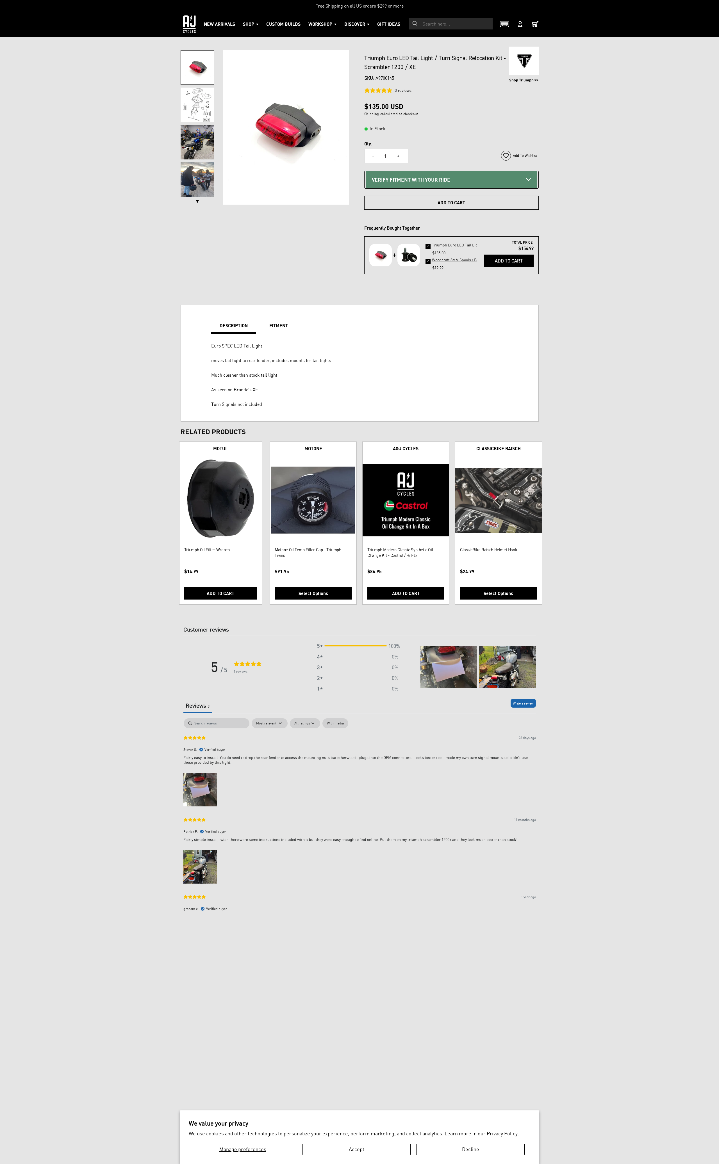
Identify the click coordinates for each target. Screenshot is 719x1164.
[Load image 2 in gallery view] (197, 105)
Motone (313, 448)
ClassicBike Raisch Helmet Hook (488, 549)
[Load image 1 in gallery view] (197, 67)
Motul (220, 448)
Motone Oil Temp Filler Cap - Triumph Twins (308, 552)
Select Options (313, 593)
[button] (322, 24)
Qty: (368, 144)
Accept (356, 1149)
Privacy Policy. (503, 1133)
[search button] (415, 23)
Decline (470, 1149)
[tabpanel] (359, 818)
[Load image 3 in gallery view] (197, 142)
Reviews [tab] (198, 705)
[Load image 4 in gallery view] (197, 179)
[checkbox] (335, 723)
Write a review (523, 703)
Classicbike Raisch (498, 448)
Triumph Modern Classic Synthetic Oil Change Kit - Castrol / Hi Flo (400, 552)
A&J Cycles (405, 448)
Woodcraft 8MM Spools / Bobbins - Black (467, 259)
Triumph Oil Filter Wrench (207, 549)
